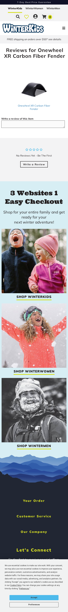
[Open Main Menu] (57, 28)
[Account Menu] (35, 16)
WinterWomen (34, 8)
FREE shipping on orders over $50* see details (34, 39)
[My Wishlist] (26, 16)
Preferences (34, 605)
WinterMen (53, 8)
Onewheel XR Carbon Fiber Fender (34, 107)
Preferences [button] (24, 589)
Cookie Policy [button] (15, 585)
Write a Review (34, 164)
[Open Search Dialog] (18, 16)
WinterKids (15, 8)
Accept (34, 597)
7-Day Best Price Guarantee (34, 2)
